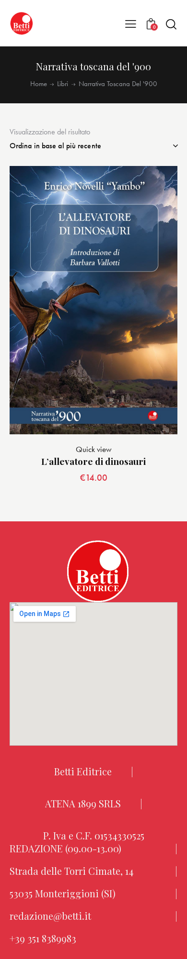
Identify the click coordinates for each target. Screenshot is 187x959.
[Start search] (171, 24)
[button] (130, 23)
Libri (62, 83)
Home (38, 83)
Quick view (94, 449)
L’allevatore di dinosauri (93, 461)
